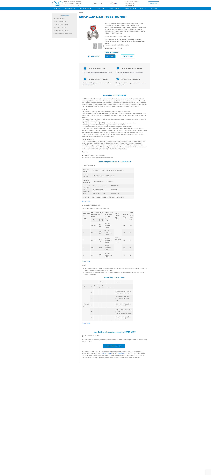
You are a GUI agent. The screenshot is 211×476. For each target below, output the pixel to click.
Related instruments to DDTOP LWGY (63, 33)
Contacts (154, 8)
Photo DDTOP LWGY (59, 18)
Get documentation (113, 346)
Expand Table (86, 201)
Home (81, 12)
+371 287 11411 (132, 6)
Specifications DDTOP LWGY (61, 24)
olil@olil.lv (131, 5)
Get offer (110, 56)
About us (143, 8)
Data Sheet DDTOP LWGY (114, 48)
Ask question (153, 3)
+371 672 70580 (132, 1)
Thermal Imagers (113, 8)
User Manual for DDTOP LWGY (61, 30)
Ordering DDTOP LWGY (60, 27)
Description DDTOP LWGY (60, 21)
